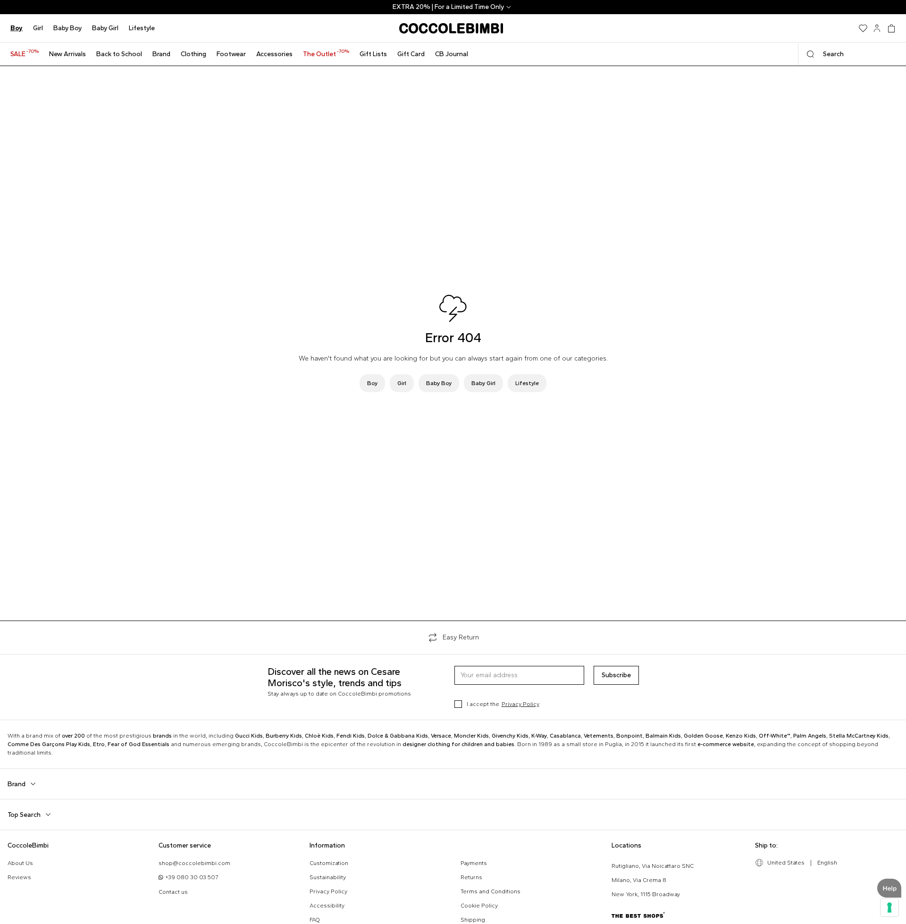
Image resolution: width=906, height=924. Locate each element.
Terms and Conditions (490, 891)
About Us (20, 863)
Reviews (19, 877)
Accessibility (327, 905)
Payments (474, 863)
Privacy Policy (520, 704)
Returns (471, 877)
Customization (329, 863)
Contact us (173, 892)
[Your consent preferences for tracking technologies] (889, 907)
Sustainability (328, 877)
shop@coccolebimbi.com (194, 863)
